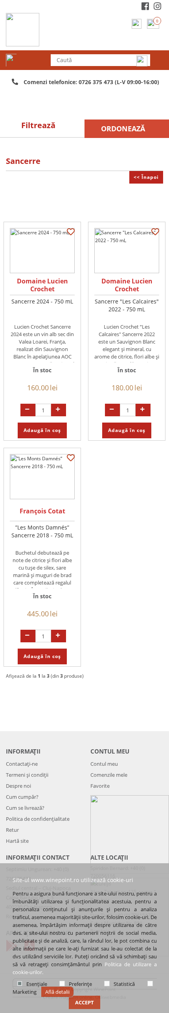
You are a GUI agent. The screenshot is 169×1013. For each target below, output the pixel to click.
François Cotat (42, 511)
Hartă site (17, 840)
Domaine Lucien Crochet (42, 285)
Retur (12, 829)
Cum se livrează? (25, 807)
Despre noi (18, 785)
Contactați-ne (22, 763)
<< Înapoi (146, 177)
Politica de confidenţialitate (38, 818)
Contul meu (104, 763)
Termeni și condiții (27, 774)
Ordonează (123, 128)
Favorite (100, 785)
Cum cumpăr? (22, 796)
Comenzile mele (108, 774)
